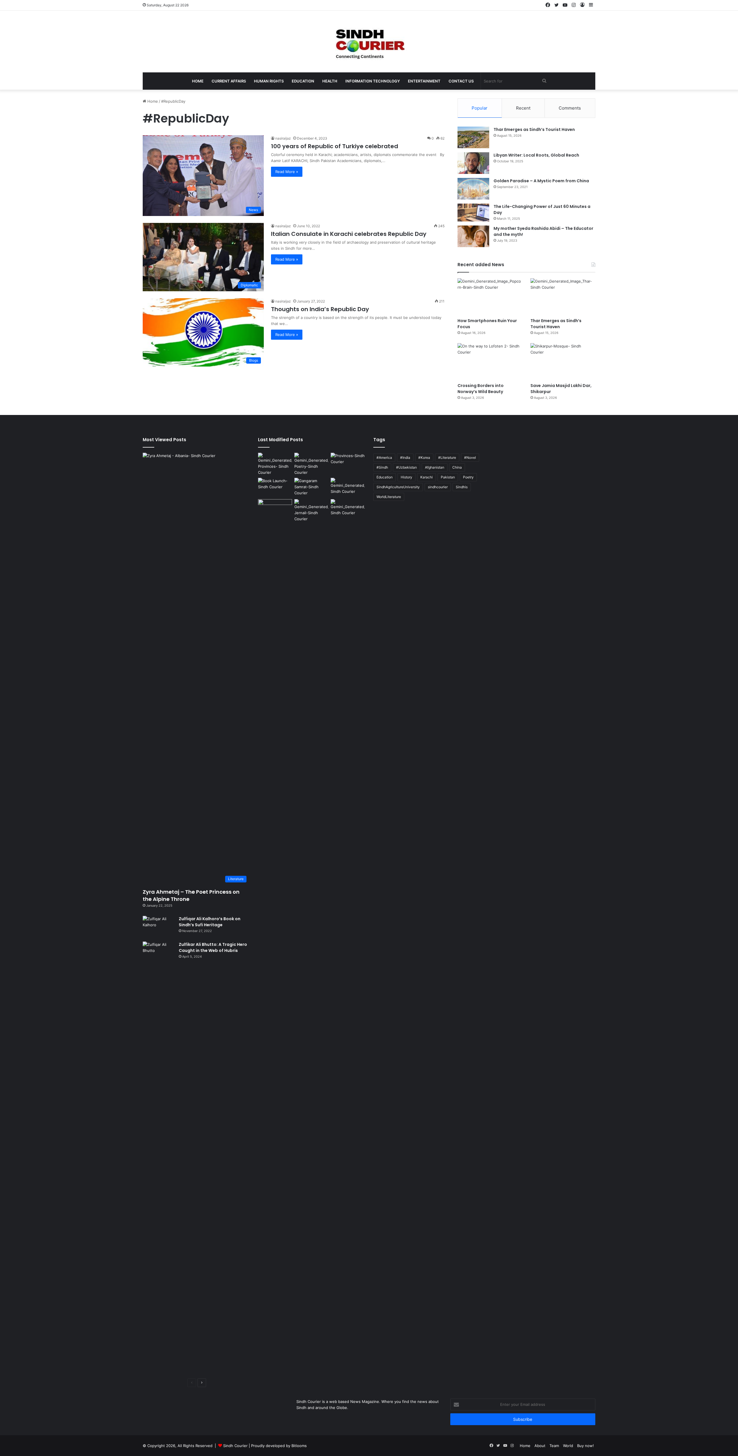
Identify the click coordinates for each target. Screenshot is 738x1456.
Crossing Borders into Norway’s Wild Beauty (481, 388)
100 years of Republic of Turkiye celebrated (334, 146)
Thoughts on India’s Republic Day (320, 309)
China (457, 467)
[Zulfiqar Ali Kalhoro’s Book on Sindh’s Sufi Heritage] (158, 927)
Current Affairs (229, 81)
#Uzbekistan (406, 467)
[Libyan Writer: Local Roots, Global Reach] (473, 163)
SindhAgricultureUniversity (398, 487)
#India (405, 457)
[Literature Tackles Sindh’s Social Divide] (275, 487)
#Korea (424, 457)
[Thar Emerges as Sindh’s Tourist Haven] (473, 137)
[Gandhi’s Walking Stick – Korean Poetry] (311, 464)
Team (554, 1445)
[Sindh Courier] (369, 41)
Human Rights (269, 81)
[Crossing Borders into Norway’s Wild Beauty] (490, 361)
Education (303, 81)
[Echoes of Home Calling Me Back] (275, 508)
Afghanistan (434, 467)
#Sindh (382, 467)
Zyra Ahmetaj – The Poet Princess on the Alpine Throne (191, 895)
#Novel (470, 457)
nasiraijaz (283, 138)
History (406, 477)
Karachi (426, 477)
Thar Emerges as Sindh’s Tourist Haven (534, 129)
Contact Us (461, 81)
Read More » (286, 171)
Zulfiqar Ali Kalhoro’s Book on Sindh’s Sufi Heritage (209, 922)
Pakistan (448, 477)
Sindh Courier (235, 1445)
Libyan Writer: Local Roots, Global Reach (536, 155)
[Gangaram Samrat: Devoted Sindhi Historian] (311, 487)
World (568, 1445)
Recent (523, 108)
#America (384, 457)
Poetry (468, 477)
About (539, 1445)
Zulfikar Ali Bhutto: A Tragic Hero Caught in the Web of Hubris (213, 947)
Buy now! (585, 1445)
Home (198, 81)
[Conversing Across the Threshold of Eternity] (311, 510)
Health (329, 81)
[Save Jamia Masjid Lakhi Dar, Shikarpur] (562, 361)
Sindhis (462, 487)
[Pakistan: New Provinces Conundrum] (275, 464)
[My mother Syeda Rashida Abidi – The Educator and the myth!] (473, 236)
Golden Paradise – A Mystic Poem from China (541, 181)
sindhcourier (438, 487)
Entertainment (424, 81)
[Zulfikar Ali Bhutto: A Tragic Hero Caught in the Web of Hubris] (158, 1158)
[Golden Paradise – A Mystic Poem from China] (473, 189)
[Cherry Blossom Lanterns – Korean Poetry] (348, 487)
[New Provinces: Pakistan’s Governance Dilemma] (348, 462)
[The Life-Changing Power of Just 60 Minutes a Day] (473, 212)
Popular (479, 108)
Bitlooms (299, 1445)
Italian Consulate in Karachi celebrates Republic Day (348, 234)
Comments (570, 108)
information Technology (372, 81)
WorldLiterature (388, 497)
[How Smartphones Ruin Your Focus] (490, 296)
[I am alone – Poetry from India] (348, 508)
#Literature (447, 457)
